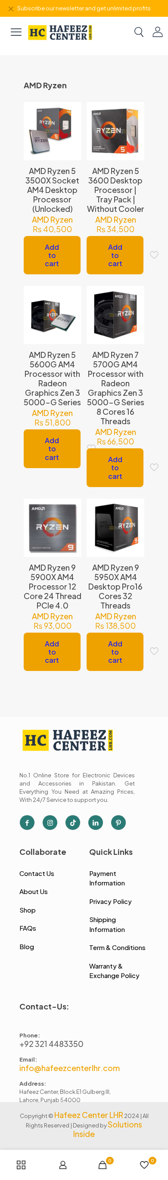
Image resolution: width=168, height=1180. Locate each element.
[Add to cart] (71, 112)
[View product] (71, 124)
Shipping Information (107, 924)
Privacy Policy (110, 901)
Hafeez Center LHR (88, 1115)
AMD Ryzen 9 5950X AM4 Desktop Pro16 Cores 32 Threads (115, 586)
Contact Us (36, 873)
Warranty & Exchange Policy (114, 971)
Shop (27, 910)
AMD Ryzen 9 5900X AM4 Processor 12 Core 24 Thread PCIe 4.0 (52, 586)
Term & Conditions (117, 947)
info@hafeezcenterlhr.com (69, 1068)
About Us (33, 891)
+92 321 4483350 (51, 1044)
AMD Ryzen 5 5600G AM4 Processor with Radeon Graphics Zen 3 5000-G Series (52, 378)
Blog (26, 946)
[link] (60, 31)
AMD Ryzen (52, 219)
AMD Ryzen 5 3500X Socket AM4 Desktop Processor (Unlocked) (52, 190)
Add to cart (52, 255)
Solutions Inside (107, 1129)
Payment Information (107, 878)
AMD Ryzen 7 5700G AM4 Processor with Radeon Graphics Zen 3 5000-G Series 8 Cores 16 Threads (115, 388)
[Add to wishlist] (71, 137)
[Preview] (71, 149)
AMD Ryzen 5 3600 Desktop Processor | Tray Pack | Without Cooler (115, 190)
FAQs (27, 928)
